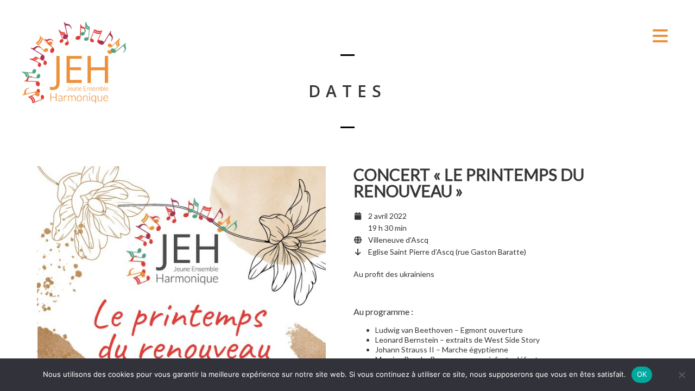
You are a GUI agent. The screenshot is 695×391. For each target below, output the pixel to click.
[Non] (681, 374)
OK (642, 374)
